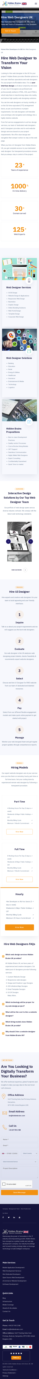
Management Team (14, 1209)
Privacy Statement (9, 1373)
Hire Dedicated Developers (11, 1274)
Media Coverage (8, 1305)
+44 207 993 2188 (15, 1130)
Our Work (5, 1213)
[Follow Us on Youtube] (21, 1218)
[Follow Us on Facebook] (5, 1218)
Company (5, 1209)
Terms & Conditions (9, 1370)
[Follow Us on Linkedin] (15, 1218)
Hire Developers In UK (14, 49)
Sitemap (5, 1376)
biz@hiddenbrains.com (17, 1116)
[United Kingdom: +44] (3, 1153)
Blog (4, 1298)
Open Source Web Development (13, 1277)
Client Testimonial (26, 1209)
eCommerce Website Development (14, 1281)
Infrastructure (7, 1301)
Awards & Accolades (10, 1308)
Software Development (10, 1284)
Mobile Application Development (13, 1267)
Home (3, 49)
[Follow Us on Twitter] (10, 1218)
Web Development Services (12, 1271)
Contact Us (6, 1311)
